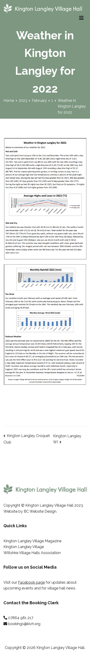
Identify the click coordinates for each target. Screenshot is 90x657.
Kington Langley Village (23, 547)
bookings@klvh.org (24, 624)
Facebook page (31, 582)
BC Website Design (40, 511)
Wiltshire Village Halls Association (32, 553)
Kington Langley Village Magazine (32, 541)
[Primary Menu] (81, 18)
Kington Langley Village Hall (60, 647)
